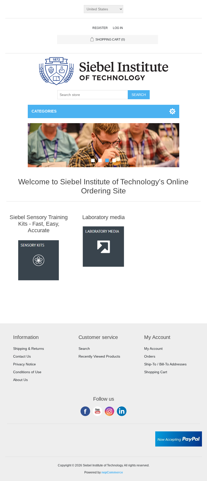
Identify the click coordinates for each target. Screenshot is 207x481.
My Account (153, 349)
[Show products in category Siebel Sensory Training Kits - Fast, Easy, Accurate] (38, 260)
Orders (149, 356)
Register (100, 28)
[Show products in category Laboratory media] (103, 246)
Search (84, 349)
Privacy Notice (24, 364)
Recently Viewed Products (99, 356)
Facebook (85, 411)
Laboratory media (103, 217)
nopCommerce (112, 472)
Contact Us (22, 356)
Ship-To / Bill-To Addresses (165, 364)
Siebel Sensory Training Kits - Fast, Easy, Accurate (39, 224)
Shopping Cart (155, 372)
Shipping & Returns (28, 349)
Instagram (109, 411)
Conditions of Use (27, 372)
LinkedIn (121, 411)
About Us (20, 380)
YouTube (97, 411)
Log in (118, 28)
